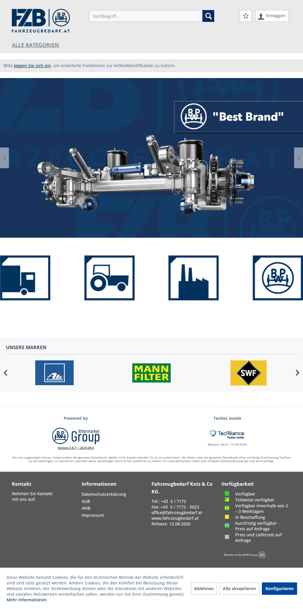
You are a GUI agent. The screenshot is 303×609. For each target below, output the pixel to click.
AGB (86, 501)
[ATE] (54, 373)
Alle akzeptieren (239, 588)
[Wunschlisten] (246, 16)
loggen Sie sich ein (32, 65)
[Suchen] (208, 16)
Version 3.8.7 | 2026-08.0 (76, 448)
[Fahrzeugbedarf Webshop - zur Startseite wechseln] (41, 21)
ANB (86, 508)
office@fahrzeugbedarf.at (177, 512)
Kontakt (45, 493)
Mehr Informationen (27, 599)
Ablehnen (204, 588)
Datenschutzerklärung (104, 494)
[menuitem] (151, 16)
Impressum (93, 515)
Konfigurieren (279, 588)
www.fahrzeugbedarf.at (175, 518)
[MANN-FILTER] (151, 373)
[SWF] (248, 373)
